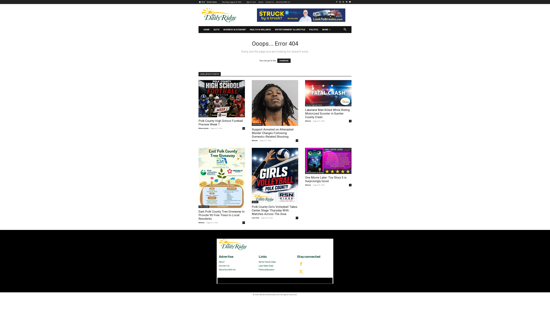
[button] (345, 29)
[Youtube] (349, 2)
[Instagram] (340, 2)
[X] (343, 2)
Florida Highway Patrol (314, 105)
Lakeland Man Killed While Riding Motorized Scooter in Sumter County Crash (327, 113)
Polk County (203, 116)
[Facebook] (336, 2)
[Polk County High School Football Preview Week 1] (222, 98)
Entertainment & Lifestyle (315, 173)
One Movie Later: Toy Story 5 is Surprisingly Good (325, 179)
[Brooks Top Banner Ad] (301, 15)
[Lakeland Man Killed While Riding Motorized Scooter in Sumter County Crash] (328, 93)
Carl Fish (255, 218)
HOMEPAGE (283, 61)
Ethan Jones (204, 128)
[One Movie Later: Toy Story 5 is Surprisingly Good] (328, 161)
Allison (255, 140)
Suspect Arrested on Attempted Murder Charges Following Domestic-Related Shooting (272, 133)
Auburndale (257, 125)
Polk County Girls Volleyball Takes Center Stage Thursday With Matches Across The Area (274, 210)
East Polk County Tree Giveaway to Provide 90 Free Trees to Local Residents (222, 215)
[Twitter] (301, 272)
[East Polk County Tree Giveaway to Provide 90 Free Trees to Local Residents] (222, 178)
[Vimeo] (346, 2)
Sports (255, 202)
